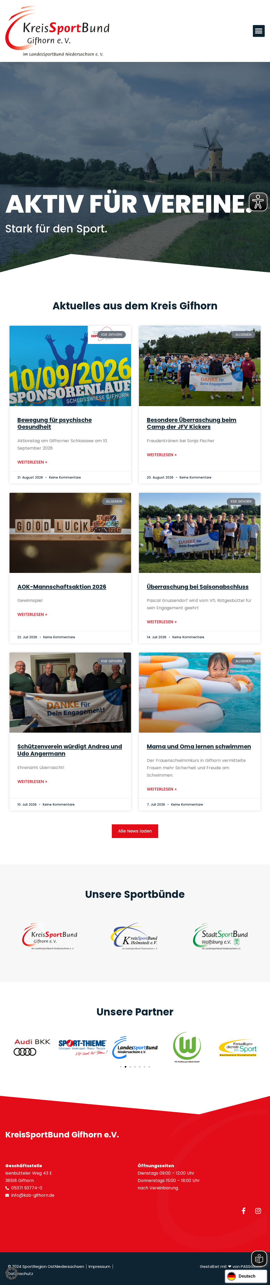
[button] (259, 31)
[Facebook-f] (243, 1211)
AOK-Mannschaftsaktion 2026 (61, 587)
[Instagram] (258, 1211)
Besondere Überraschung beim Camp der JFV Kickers (192, 423)
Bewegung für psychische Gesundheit (54, 423)
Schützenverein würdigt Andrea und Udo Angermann (69, 750)
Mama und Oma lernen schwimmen (199, 746)
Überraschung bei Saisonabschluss (198, 587)
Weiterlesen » (32, 462)
